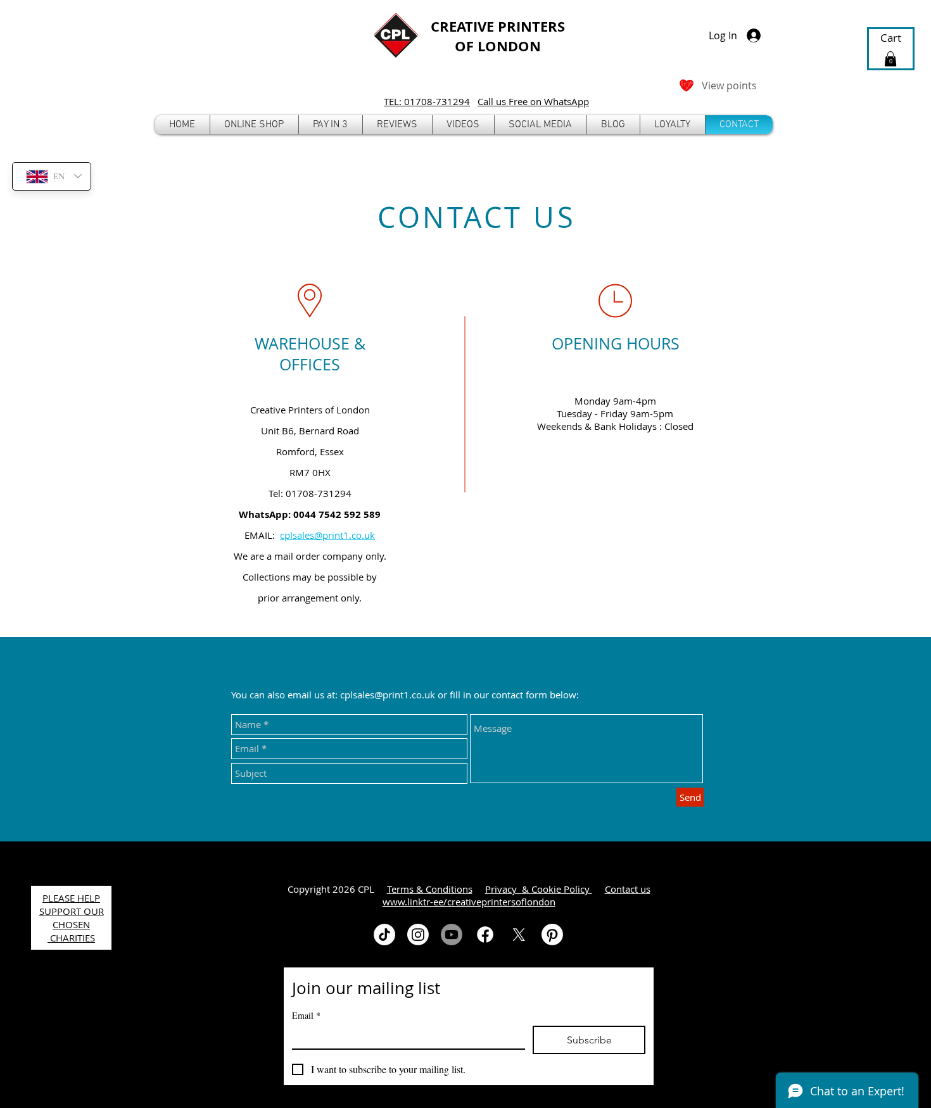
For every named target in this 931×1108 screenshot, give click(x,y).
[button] (254, 124)
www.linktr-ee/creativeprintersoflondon (469, 901)
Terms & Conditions (429, 889)
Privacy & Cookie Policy (538, 889)
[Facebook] (485, 934)
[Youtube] (451, 934)
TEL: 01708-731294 (427, 101)
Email (306, 1015)
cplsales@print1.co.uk (327, 535)
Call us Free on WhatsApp (533, 101)
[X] (518, 934)
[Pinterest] (552, 934)
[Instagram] (418, 934)
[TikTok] (384, 934)
